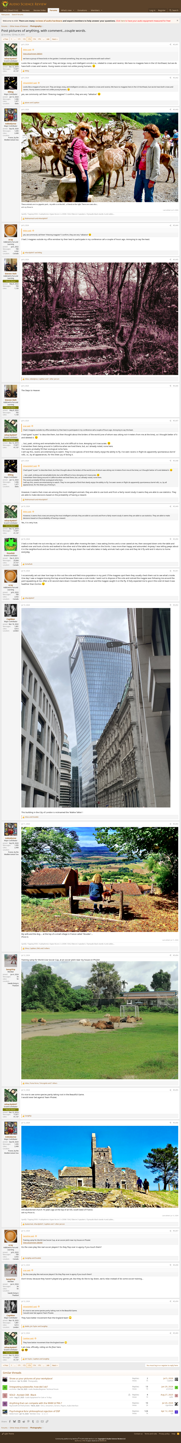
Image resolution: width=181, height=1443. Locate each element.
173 (29, 39)
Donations (82, 10)
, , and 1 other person (42, 379)
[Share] (170, 44)
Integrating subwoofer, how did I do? (28, 1386)
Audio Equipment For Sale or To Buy (38, 1397)
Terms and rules (151, 1433)
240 (48, 39)
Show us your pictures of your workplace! (31, 1378)
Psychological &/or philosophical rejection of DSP (34, 1411)
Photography (32, 1381)
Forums (53, 10)
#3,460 (175, 1333)
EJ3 (172, 1413)
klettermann (13, 1414)
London (16, 631)
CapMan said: (28, 1338)
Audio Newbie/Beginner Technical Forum (43, 1389)
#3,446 (175, 386)
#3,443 (175, 109)
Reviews (26, 10)
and (32, 103)
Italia (17, 103)
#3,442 (175, 78)
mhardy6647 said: (30, 83)
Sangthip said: (28, 1236)
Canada (16, 253)
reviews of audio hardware (49, 20)
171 (19, 39)
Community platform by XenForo (76, 1439)
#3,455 (175, 1090)
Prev (6, 39)
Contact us (138, 1433)
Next (54, 39)
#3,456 (175, 1123)
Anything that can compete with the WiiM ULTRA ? (35, 1403)
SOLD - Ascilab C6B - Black (22, 1394)
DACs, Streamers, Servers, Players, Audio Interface (59, 1406)
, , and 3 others (37, 948)
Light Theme (9, 1433)
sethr (11, 1397)
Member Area (35, 1414)
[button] (74, 10)
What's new (66, 10)
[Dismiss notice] (177, 20)
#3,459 (175, 1301)
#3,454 (175, 955)
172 (24, 39)
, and (36, 1326)
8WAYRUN (103, 1441)
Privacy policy (164, 1433)
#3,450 (175, 539)
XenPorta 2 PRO (80, 1441)
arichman (12, 1389)
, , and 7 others (41, 1083)
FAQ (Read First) (10, 10)
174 (34, 39)
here (123, 20)
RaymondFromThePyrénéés (19, 1406)
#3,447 (175, 421)
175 (39, 39)
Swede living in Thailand (13, 984)
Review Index (40, 10)
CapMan (170, 1381)
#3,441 (175, 44)
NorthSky (7, 34)
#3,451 (175, 571)
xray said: (26, 426)
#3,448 (175, 461)
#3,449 (175, 506)
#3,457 (175, 1231)
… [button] (15, 39)
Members (95, 10)
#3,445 (175, 259)
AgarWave (169, 1405)
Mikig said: (27, 49)
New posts (5, 14)
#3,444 (175, 225)
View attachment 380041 (32, 54)
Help (173, 1433)
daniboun (12, 1381)
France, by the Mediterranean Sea (11, 138)
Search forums (17, 14)
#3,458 (175, 1265)
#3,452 (175, 605)
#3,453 (175, 824)
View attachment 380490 (32, 1242)
